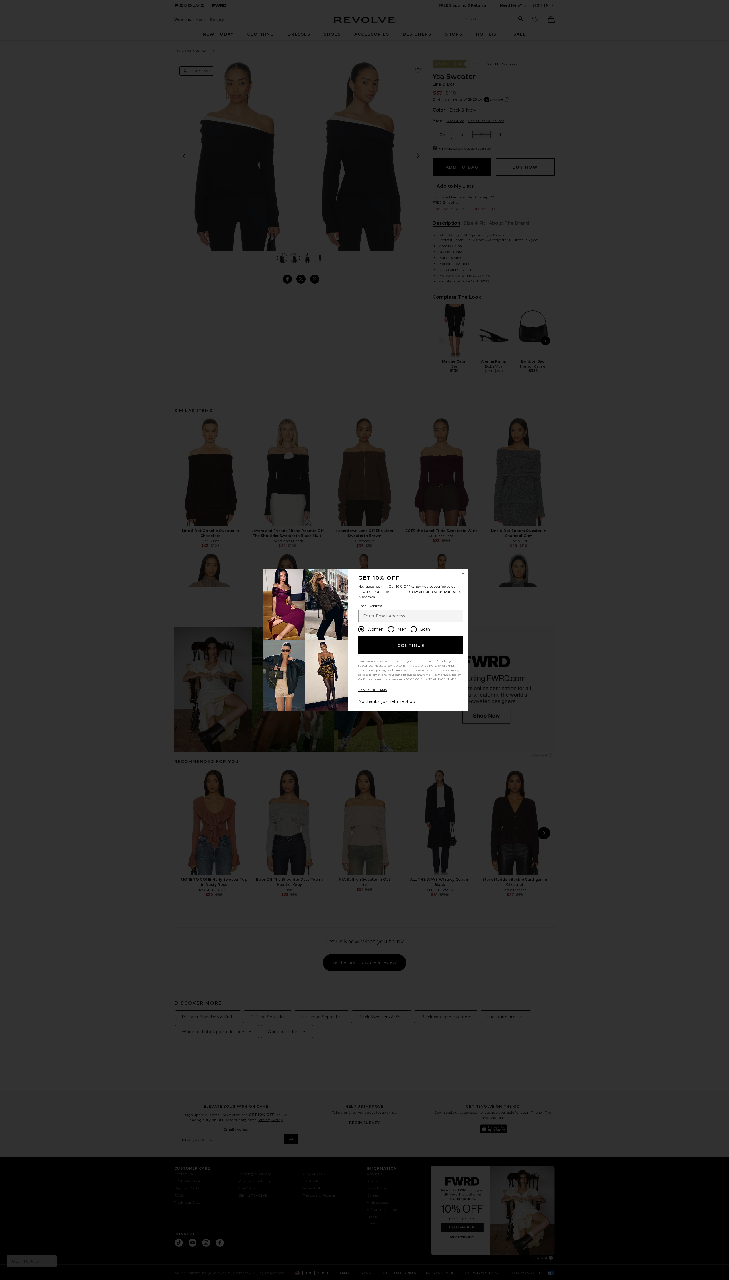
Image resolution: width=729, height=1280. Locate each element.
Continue (411, 645)
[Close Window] (463, 573)
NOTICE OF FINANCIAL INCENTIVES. (430, 679)
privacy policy (451, 675)
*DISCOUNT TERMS (372, 690)
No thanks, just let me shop (386, 701)
